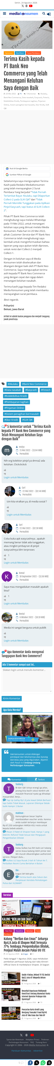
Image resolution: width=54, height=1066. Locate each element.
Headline (19, 931)
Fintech (46, 97)
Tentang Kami (41, 1042)
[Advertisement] (27, 137)
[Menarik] (5, 470)
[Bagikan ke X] (36, 1062)
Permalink (24, 453)
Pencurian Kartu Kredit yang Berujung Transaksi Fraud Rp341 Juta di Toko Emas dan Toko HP (34, 1012)
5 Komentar (31, 93)
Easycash (38, 97)
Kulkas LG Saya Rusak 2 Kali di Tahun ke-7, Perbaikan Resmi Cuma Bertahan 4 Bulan (25, 862)
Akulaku (43, 93)
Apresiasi (9, 53)
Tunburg (19, 784)
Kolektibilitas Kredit (11, 101)
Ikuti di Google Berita (19, 168)
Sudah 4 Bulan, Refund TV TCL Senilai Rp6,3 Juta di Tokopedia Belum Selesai (36, 978)
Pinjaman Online (15, 407)
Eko (17, 870)
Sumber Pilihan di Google (20, 174)
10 (41, 1002)
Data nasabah (27, 97)
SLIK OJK (28, 419)
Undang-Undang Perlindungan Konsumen (25, 764)
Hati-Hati (8, 931)
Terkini (41, 779)
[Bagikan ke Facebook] (30, 1062)
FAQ (32, 1042)
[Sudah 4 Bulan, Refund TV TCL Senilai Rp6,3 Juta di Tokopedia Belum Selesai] (11, 973)
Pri (21, 93)
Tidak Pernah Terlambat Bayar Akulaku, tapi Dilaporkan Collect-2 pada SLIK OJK (27, 195)
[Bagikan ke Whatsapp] (43, 1062)
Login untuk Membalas (16, 477)
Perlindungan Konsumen (18, 1042)
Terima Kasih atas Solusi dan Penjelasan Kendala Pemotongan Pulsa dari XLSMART (25, 880)
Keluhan (29, 931)
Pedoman (45, 1039)
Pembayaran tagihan (28, 101)
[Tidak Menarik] (5, 473)
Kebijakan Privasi (32, 1039)
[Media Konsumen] (23, 14)
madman (19, 813)
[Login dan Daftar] (48, 14)
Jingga (25, 954)
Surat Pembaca (33, 53)
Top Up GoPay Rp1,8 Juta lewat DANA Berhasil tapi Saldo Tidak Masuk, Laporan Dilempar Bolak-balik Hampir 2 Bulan (27, 803)
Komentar (16, 779)
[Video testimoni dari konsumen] (27, 729)
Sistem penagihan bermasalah (22, 105)
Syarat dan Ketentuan (15, 1039)
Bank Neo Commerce (12, 97)
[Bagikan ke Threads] (49, 1062)
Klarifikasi (20, 53)
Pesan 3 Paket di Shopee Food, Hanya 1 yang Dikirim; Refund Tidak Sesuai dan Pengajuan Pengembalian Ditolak (26, 834)
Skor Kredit (40, 105)
